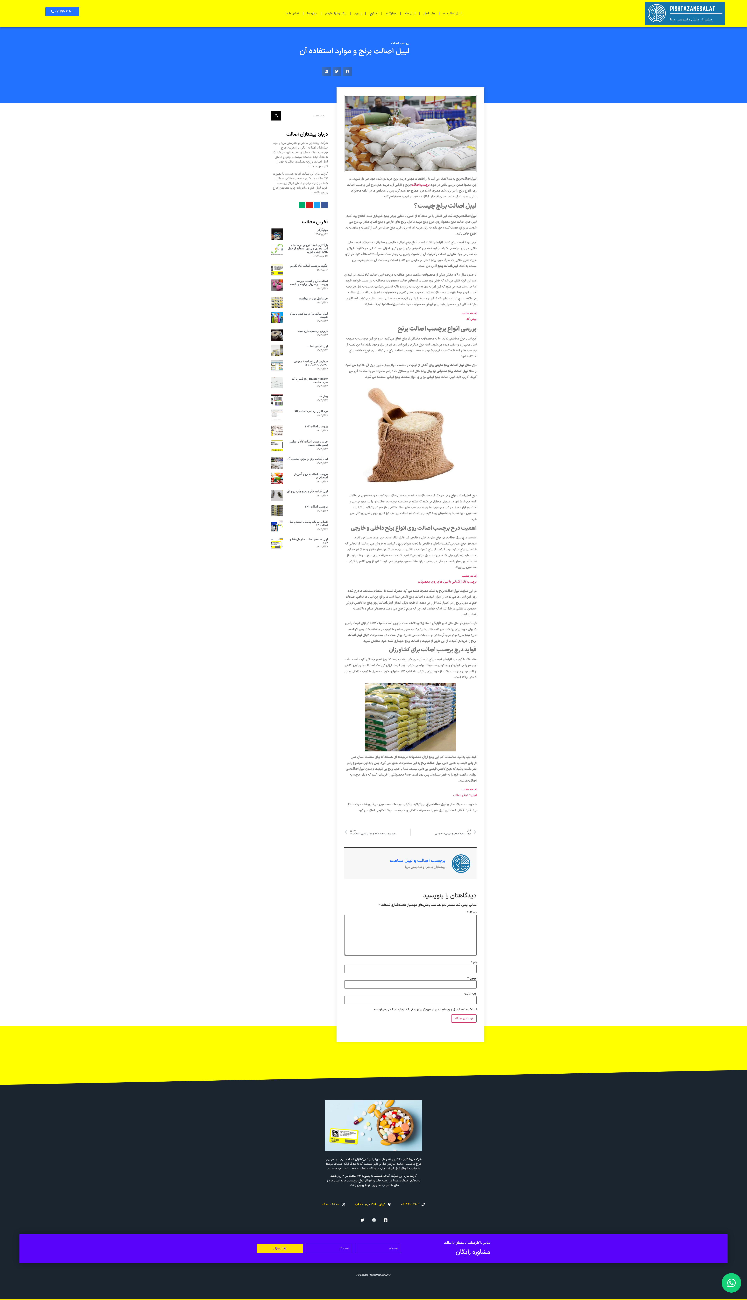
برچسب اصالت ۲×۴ (316, 426)
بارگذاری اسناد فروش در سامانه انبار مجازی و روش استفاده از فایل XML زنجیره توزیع (308, 248)
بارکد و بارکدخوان (335, 13)
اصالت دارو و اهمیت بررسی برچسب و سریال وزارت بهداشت (309, 282)
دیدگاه (472, 912)
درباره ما (312, 13)
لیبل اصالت (454, 13)
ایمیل (472, 978)
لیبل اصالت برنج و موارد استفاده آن (308, 458)
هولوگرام (391, 13)
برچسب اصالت (400, 43)
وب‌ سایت (470, 993)
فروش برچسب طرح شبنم (313, 330)
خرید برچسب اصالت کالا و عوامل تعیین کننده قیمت (308, 443)
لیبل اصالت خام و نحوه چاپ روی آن (307, 491)
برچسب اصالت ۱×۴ (316, 506)
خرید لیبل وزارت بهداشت (313, 298)
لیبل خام (410, 13)
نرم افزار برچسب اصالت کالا (311, 411)
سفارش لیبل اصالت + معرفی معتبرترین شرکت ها (311, 363)
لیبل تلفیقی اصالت (317, 346)
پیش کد (323, 396)
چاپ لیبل (429, 13)
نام (474, 962)
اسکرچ (374, 13)
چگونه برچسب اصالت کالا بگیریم (309, 265)
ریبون (357, 13)
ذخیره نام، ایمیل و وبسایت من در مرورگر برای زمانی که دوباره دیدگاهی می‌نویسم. (423, 1009)
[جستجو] (276, 116)
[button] (62, 11)
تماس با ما (292, 13)
